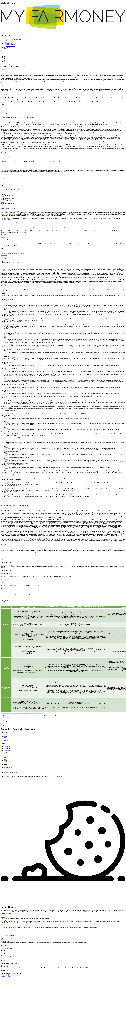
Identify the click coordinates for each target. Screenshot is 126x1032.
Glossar (84, 101)
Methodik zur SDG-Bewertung (8, 208)
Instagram (7, 748)
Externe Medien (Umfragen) (7, 956)
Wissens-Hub (7, 35)
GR (4, 57)
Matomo (12, 930)
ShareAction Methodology (7, 239)
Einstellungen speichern (14, 975)
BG (4, 61)
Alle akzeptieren (4, 975)
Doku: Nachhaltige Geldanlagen (13, 39)
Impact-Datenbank (10, 46)
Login (5, 48)
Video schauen (4, 579)
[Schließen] (2, 605)
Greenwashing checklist (11, 40)
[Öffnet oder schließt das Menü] (3, 33)
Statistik (2, 926)
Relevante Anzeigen (5, 966)
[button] (63, 80)
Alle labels (3, 588)
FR (4, 55)
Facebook (7, 746)
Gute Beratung (7, 47)
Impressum (9, 976)
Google (12, 935)
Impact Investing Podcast (12, 38)
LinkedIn (7, 750)
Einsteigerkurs (9, 36)
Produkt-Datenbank (8, 43)
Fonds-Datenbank (10, 44)
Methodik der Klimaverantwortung (9, 222)
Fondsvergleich (6, 717)
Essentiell (3, 917)
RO (4, 60)
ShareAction (23, 232)
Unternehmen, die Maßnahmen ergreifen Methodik (12, 253)
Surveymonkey (7, 960)
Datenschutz (4, 976)
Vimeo (5, 951)
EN (4, 53)
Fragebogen (6, 42)
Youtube (6, 945)
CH (4, 59)
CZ (4, 56)
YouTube (7, 752)
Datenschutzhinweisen (6, 913)
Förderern (55, 776)
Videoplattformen (5, 941)
